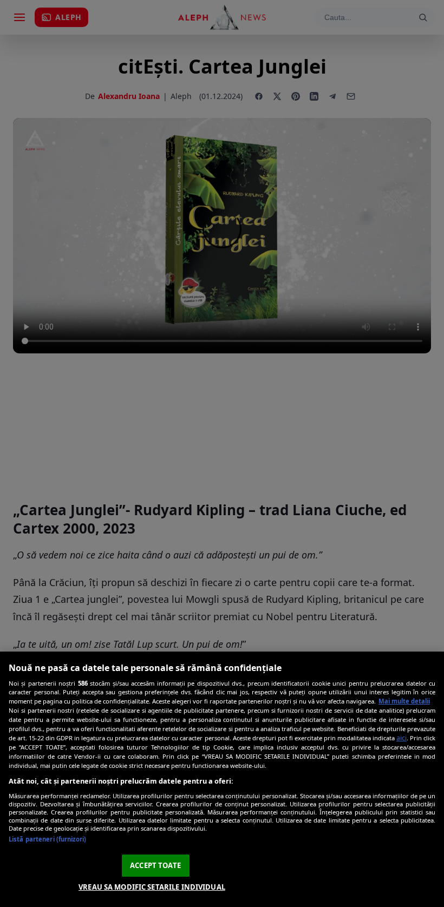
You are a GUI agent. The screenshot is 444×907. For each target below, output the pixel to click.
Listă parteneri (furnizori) (47, 839)
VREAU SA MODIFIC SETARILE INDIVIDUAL (152, 887)
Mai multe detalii (404, 701)
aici (401, 737)
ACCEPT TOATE (155, 865)
